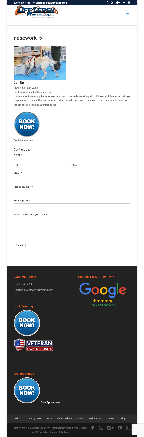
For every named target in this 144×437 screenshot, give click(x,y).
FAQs (50, 418)
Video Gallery (64, 418)
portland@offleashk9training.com (32, 92)
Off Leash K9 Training (47, 427)
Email (18, 172)
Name (18, 154)
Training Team (34, 418)
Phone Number (23, 186)
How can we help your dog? (30, 214)
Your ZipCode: (23, 200)
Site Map (111, 418)
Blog (123, 418)
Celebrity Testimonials (89, 418)
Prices (18, 418)
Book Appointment (50, 402)
